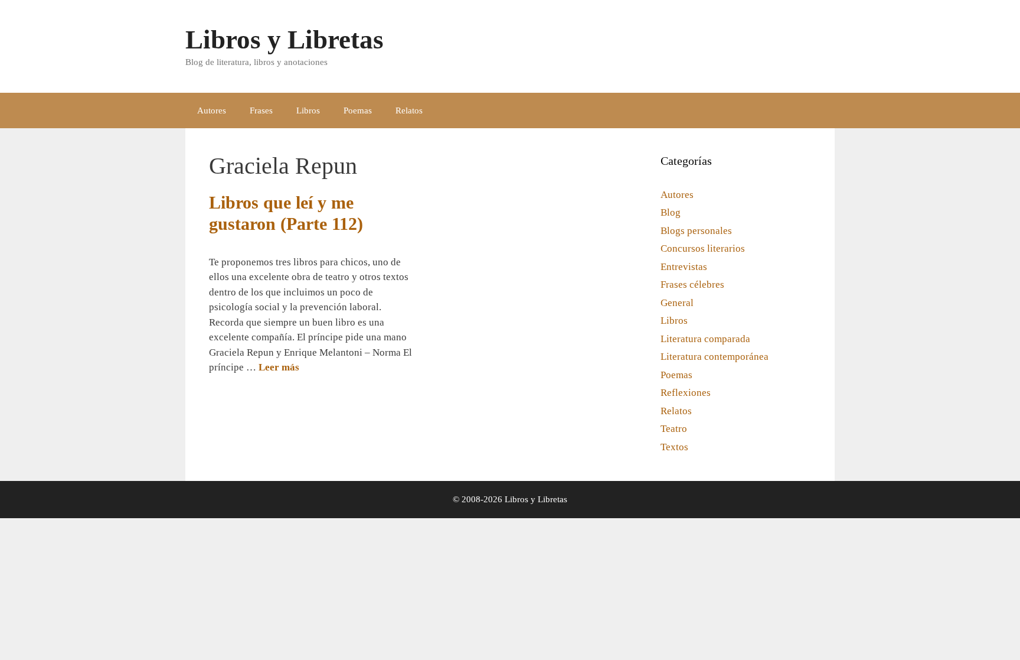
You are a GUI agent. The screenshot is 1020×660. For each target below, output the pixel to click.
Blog (671, 212)
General (677, 302)
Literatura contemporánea (715, 356)
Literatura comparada (705, 338)
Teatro (674, 428)
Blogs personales (696, 230)
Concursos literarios (703, 248)
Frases (261, 110)
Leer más (279, 367)
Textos (674, 447)
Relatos (409, 110)
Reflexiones (686, 392)
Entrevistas (684, 266)
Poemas (358, 110)
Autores (211, 110)
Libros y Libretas (284, 39)
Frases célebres (692, 284)
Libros (308, 110)
